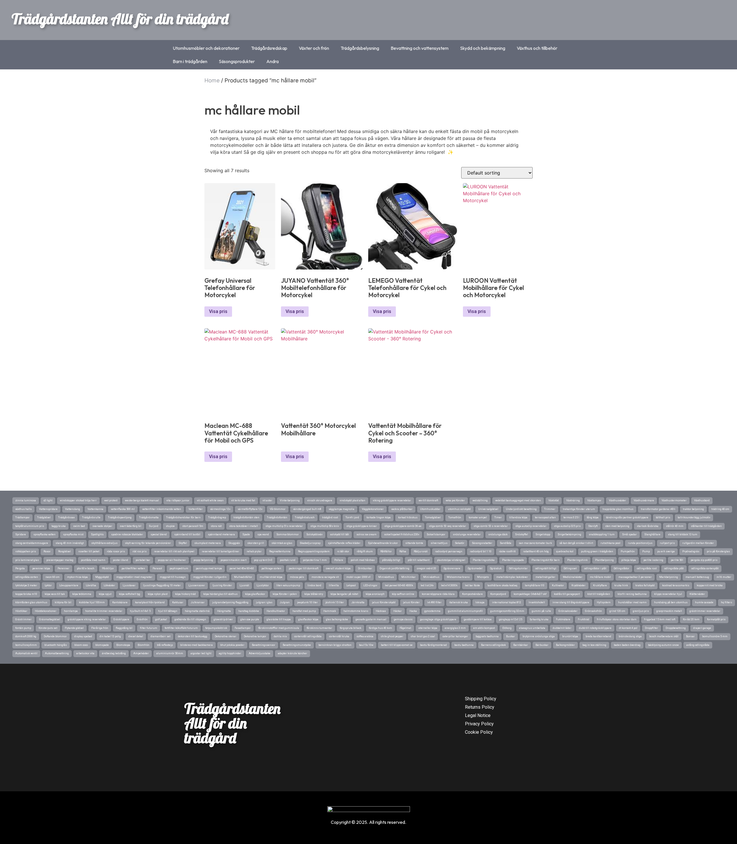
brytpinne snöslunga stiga (539, 636)
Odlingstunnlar (518, 568)
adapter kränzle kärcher (292, 653)
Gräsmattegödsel (49, 619)
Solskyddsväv (314, 534)
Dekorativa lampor (255, 636)
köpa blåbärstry (313, 594)
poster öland (120, 560)
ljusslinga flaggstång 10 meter (162, 585)
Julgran (285, 602)
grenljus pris (641, 611)
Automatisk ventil (26, 653)
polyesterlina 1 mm (315, 560)
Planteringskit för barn (545, 560)
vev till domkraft (428, 500)
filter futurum (148, 628)
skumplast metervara (207, 543)
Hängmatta (224, 611)
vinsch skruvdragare (319, 500)
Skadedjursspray (310, 543)
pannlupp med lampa (209, 568)
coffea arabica (365, 636)
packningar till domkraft (303, 568)
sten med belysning (617, 526)
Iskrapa (480, 602)
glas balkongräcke (337, 619)
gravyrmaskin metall (669, 611)
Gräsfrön (142, 619)
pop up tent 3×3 (263, 560)
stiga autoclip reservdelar (530, 526)
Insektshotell (537, 602)
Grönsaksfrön (593, 611)
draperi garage (702, 628)
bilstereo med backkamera (196, 645)
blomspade (102, 645)
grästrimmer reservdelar (704, 611)
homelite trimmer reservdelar (103, 611)
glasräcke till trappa (279, 619)
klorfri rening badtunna (632, 594)
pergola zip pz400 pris (704, 560)
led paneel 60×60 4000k (399, 585)
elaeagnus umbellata (532, 628)
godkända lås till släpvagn (190, 619)
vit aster (267, 500)
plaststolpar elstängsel (451, 560)
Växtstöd (553, 500)
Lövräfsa (91, 585)
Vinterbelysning (290, 500)
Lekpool (351, 585)
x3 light (47, 500)
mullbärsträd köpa (271, 577)
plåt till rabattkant (419, 560)
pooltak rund (287, 560)
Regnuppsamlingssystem (314, 551)
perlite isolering (653, 560)
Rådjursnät (421, 551)
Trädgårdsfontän (277, 517)
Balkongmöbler (565, 645)
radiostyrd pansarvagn (448, 551)
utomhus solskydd (459, 509)
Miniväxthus (386, 577)
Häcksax (381, 611)
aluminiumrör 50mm (169, 653)
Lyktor (48, 585)
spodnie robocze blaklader (127, 534)
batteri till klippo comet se (397, 645)
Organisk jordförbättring (394, 568)
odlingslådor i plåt (595, 568)
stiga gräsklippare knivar (361, 526)
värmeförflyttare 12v (250, 509)
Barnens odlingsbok (493, 645)
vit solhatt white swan (210, 500)
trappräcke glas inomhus (618, 509)
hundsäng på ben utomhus (670, 602)
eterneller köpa (428, 628)
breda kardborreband (598, 636)
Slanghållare (652, 534)
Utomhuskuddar (430, 509)
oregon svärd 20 (426, 568)
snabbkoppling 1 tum (602, 534)
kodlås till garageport (567, 594)
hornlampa (71, 611)
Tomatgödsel (433, 517)
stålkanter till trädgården (706, 526)
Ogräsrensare (452, 568)
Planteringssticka (484, 560)
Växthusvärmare (644, 500)
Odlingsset (570, 568)
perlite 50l (677, 560)
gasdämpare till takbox (477, 619)
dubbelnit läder (562, 628)
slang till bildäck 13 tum (682, 534)
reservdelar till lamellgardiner (220, 551)
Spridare (20, 534)
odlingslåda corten (26, 577)
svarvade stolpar (102, 526)
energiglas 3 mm (455, 628)
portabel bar (143, 560)
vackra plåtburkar (402, 509)
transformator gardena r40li (658, 509)
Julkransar (198, 602)
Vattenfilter (196, 509)
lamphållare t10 (534, 585)
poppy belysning (203, 560)
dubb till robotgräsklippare (595, 628)
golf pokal (161, 619)
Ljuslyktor (263, 585)
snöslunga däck (498, 534)
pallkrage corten (271, 568)
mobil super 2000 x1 (358, 577)
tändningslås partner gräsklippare (627, 517)
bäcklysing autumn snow (663, 645)
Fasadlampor (243, 628)
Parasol (157, 568)
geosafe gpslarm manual (371, 619)
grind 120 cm (617, 611)
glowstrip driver (223, 619)
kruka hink (621, 585)
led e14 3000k (449, 585)
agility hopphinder (230, 653)
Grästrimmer (23, 619)
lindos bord (314, 585)
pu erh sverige (666, 551)
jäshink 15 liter (334, 602)
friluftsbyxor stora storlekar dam (617, 619)
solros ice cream (366, 534)
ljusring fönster (222, 585)
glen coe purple (249, 619)
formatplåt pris (716, 619)
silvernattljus (439, 543)
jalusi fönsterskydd (384, 602)
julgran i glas (264, 602)
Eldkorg (507, 628)
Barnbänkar (520, 645)
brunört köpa (570, 636)
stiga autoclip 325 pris (567, 526)
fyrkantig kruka (539, 619)
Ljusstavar (129, 585)
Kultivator (558, 585)
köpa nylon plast (158, 594)
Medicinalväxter (572, 577)
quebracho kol (564, 551)
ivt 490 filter (434, 602)
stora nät (216, 526)
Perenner (63, 568)
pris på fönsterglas (718, 551)
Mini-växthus (431, 577)
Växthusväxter (617, 500)
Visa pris (218, 311)
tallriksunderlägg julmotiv (694, 517)
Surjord (153, 526)
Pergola (20, 568)
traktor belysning (693, 509)
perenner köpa (41, 568)
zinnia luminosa (25, 500)
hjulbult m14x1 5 (140, 611)
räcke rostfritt (507, 551)
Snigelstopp (542, 534)
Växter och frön (314, 48)
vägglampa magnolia (341, 509)
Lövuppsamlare (68, 585)
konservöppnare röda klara (438, 594)
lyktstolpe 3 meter (26, 585)
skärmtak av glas (281, 543)
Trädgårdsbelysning (360, 48)
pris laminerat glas (27, 560)
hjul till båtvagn (167, 611)
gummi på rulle (541, 611)
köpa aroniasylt (375, 594)
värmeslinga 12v (220, 509)
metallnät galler (545, 577)
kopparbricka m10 (26, 594)
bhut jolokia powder (232, 645)
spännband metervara (221, 534)
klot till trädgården (598, 594)
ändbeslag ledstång (114, 653)
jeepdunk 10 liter (307, 602)
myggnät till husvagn (173, 577)
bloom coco (81, 645)
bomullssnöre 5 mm (714, 636)
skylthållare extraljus (104, 543)
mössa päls (297, 577)
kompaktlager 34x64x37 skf (530, 594)
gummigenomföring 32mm (507, 611)
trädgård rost (330, 517)
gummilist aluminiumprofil (465, 611)
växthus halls (23, 509)
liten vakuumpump (288, 585)
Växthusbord (702, 500)
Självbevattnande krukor (383, 543)
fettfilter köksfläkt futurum (181, 628)
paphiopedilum (179, 568)
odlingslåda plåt (674, 568)
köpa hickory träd (185, 594)
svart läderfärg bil (130, 526)
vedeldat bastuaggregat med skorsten (518, 500)
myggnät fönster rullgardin (210, 577)
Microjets (483, 577)
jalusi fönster (411, 602)
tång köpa (593, 517)
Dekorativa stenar (225, 636)
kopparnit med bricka (710, 585)
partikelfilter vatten (133, 568)
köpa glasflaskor (255, 594)
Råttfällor (386, 551)
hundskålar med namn (632, 602)
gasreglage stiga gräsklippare (438, 619)
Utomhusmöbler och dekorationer (206, 48)
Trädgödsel (44, 517)
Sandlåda (505, 543)
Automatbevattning (57, 653)
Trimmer (549, 509)
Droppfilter (651, 628)
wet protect (110, 500)
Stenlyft (593, 526)
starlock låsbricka (647, 526)
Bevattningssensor (263, 645)
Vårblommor (278, 509)
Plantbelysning (604, 560)
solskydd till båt (339, 534)
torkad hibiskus (407, 517)
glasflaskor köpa (308, 619)
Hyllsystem (604, 602)
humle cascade (704, 602)
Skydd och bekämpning (482, 48)
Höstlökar (21, 611)
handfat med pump (304, 611)
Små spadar (629, 534)
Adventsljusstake (259, 653)
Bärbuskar (541, 645)
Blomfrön (143, 645)
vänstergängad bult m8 (307, 509)
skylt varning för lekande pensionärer (148, 543)
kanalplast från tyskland (150, 602)
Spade (246, 534)
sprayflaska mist (73, 534)
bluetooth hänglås (55, 645)
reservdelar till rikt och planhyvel (174, 551)
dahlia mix (280, 636)
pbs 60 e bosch (85, 568)
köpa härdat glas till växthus (220, 594)
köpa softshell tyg (129, 594)
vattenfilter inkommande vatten (161, 509)
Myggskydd (102, 577)
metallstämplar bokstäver (512, 577)
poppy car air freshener (172, 560)
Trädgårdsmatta (149, 517)
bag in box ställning (594, 645)
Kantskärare (120, 602)
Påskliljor (108, 568)
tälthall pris (663, 517)
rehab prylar (254, 551)
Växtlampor (594, 500)
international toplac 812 (506, 602)
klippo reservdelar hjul (668, 594)
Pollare (338, 560)
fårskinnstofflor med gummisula (278, 628)
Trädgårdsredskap (269, 48)
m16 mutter (724, 577)
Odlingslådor (621, 568)
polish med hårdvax (363, 560)
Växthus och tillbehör (537, 48)
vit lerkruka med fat (243, 500)
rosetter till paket (88, 551)
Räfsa (402, 551)
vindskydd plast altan (352, 500)
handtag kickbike (248, 611)
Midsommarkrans (458, 577)
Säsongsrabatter (482, 543)
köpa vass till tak (55, 594)
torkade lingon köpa (378, 517)
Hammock (329, 611)
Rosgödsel (64, 551)
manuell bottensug (697, 577)
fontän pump (23, 628)
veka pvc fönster (455, 500)
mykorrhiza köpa (77, 577)
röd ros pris (139, 551)
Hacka (413, 611)
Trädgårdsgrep (217, 517)
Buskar (510, 636)
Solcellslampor (436, 534)
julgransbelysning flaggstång (230, 602)
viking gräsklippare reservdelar (392, 500)
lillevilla (334, 585)
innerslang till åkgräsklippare (570, 602)
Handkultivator (276, 611)
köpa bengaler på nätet (344, 594)
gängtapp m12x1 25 (510, 619)
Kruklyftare (600, 585)
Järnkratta (358, 602)
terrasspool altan (545, 517)
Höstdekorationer (45, 611)
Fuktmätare (563, 619)
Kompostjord (498, 594)
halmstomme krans (355, 611)
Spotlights (97, 534)
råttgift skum (365, 551)
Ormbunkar (365, 568)
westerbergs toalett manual (142, 500)
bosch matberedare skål (664, 636)
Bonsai (690, 636)
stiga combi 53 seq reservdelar (447, 526)
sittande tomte (414, 543)
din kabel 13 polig (110, 636)
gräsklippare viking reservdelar (87, 619)
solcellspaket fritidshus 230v (401, 534)
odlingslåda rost (647, 568)
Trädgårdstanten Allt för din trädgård (120, 19)
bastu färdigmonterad (433, 645)
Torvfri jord (352, 517)
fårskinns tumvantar (319, 628)
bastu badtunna (464, 645)
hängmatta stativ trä (197, 611)
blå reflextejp (165, 645)
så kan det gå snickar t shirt (576, 543)
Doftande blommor (55, 636)
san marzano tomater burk (535, 543)
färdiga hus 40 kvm (380, 628)
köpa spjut (105, 594)
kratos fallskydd (645, 585)
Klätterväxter (697, 594)
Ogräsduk (496, 568)
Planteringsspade (513, 560)
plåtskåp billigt (391, 560)
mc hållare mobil (600, 577)
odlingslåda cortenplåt (705, 568)
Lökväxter (109, 585)
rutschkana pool (610, 543)
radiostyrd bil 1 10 (480, 551)
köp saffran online (403, 594)
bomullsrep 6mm (26, 645)
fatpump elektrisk (216, 628)
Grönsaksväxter (568, 611)
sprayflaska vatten (44, 534)
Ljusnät (244, 585)
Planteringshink (577, 560)
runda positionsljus (640, 543)
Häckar (397, 611)
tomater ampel (478, 517)
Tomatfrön (454, 517)
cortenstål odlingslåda (308, 636)
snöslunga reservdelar (467, 534)
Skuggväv (234, 543)
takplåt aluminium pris (29, 526)
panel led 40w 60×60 (241, 568)
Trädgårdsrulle (91, 517)
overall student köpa (338, 568)
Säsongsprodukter (237, 61)
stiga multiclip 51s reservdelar (284, 526)
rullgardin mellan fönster (698, 543)
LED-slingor (370, 585)
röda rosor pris (116, 551)
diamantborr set (160, 636)
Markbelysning (668, 577)
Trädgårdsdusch (305, 517)
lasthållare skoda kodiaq (502, 585)
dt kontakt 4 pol (628, 628)
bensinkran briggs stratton (335, 645)
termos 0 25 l (571, 517)
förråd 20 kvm (691, 619)
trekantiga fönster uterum (579, 509)
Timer (498, 517)
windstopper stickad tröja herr (78, 500)
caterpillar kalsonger (455, 636)
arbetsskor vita (85, 653)
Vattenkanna (95, 509)
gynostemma (432, 611)
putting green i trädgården (597, 551)
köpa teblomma (81, 594)
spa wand (263, 534)
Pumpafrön (628, 551)
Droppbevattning (676, 628)
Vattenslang (72, 509)
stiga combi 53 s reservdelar (491, 526)
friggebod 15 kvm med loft (659, 619)
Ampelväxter (141, 653)
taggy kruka (59, 526)
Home (212, 80)
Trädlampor (22, 517)
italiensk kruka (458, 602)
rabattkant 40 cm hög (536, 551)
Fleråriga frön (99, 628)
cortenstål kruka (339, 636)
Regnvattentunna (279, 551)
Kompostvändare (472, 594)
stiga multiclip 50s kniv (324, 526)
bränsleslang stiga (630, 636)
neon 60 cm (52, 577)
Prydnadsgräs (690, 551)
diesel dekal (135, 636)
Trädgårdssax (66, 517)
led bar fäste (472, 585)
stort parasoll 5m (192, 526)
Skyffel (182, 543)
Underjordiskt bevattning (521, 509)
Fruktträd (583, 619)
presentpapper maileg (59, 560)
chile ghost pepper (392, 636)
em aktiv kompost (484, 628)
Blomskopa (123, 645)
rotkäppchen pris (25, 551)
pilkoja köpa (628, 560)
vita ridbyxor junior (177, 500)
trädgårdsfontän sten (246, 517)
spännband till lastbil (187, 534)
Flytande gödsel (74, 628)
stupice (170, 526)
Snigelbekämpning (569, 534)
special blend (159, 534)
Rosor (47, 551)
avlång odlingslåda (697, 645)
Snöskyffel (521, 534)
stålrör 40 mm (674, 526)
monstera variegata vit (325, 577)
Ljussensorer (196, 585)
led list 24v (427, 585)
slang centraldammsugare (31, 543)
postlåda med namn (93, 560)
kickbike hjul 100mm (92, 602)
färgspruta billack (350, 628)
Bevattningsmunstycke (297, 645)
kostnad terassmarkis (675, 585)
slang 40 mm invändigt (70, 543)
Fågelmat (405, 628)
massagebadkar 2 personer (635, 577)
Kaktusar (177, 602)
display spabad (83, 636)
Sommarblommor (287, 534)
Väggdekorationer (373, 509)
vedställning (480, 500)
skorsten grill (255, 543)
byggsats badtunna (487, 636)
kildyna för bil (63, 602)
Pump (646, 551)
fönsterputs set (48, 628)
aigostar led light (201, 653)
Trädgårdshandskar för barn (183, 517)
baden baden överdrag (627, 645)
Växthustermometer (674, 500)
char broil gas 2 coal (423, 636)
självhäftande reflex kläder (344, 543)
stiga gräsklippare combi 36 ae (402, 526)
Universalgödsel (488, 509)
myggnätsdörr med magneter (134, 577)
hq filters (726, 602)
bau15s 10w (366, 645)
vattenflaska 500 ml (123, 509)
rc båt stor (343, 551)
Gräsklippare (121, 619)
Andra (272, 61)
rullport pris (667, 543)
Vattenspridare (48, 509)
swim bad (79, 526)
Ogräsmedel (475, 568)
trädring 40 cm (720, 509)
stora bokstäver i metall (243, 526)
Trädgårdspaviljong (120, 517)
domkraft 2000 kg (25, 636)
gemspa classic (403, 619)
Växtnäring (573, 500)
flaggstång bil (124, 628)
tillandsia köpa (518, 517)
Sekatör (459, 543)
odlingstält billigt (545, 568)
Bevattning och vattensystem (420, 48)
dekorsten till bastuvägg (192, 636)
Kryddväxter (578, 585)
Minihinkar (408, 577)
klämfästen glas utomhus (31, 602)
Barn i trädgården (190, 61)
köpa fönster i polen (285, 594)
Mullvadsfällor (243, 577)
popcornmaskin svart (233, 560)
